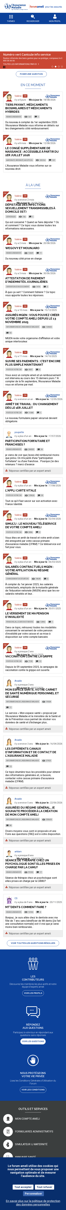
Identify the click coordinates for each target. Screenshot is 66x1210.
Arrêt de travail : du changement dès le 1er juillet (31, 405)
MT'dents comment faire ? (25, 907)
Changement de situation (17, 579)
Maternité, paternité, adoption (19, 160)
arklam (18, 851)
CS (16, 898)
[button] (33, 12)
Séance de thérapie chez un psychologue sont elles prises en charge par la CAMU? (32, 864)
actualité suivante (61, 35)
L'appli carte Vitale (20, 490)
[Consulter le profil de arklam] (9, 856)
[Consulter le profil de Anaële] (9, 685)
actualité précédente (4, 35)
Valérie (18, 96)
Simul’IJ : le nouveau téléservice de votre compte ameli (30, 525)
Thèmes (11, 21)
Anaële (18, 681)
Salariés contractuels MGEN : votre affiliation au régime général (29, 570)
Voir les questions (33, 1041)
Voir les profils (33, 993)
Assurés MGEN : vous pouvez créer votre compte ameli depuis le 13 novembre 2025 (32, 318)
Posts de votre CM (13, 369)
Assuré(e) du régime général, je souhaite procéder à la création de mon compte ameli (31, 811)
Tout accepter (23, 1187)
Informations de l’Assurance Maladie (22, 327)
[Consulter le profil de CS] (9, 902)
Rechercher (33, 21)
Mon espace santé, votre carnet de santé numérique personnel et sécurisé (32, 693)
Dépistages (11, 217)
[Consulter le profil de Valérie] (9, 100)
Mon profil (55, 21)
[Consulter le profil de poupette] (9, 436)
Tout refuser (44, 1187)
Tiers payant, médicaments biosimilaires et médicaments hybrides (28, 108)
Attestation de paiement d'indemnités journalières (26, 280)
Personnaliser (33, 1193)
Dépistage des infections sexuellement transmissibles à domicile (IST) (30, 208)
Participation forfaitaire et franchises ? (27, 442)
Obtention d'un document (17, 287)
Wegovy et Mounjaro (22, 248)
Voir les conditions (33, 1090)
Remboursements (13, 117)
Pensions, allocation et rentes (19, 622)
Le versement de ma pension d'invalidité (27, 615)
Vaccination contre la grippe (29, 656)
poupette (19, 432)
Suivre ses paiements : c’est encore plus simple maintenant (33, 362)
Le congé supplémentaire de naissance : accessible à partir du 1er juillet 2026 (32, 151)
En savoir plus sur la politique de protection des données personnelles (33, 1202)
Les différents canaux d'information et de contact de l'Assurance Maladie (30, 752)
